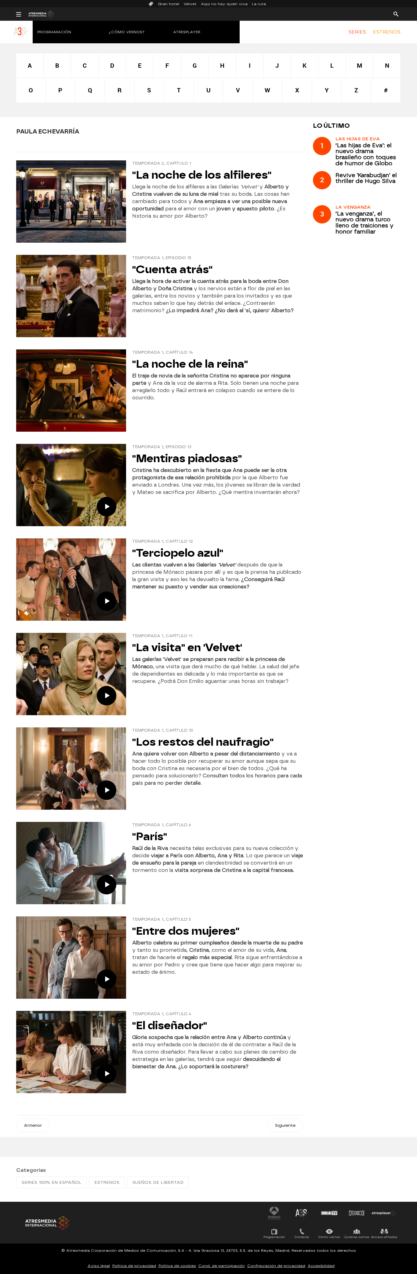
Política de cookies (177, 1266)
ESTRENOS (387, 32)
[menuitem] (357, 32)
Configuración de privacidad (276, 1266)
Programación (54, 32)
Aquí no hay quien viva (224, 4)
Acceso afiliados (384, 1237)
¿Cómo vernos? (126, 32)
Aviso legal (99, 1266)
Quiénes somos (356, 1237)
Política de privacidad (134, 1266)
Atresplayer (186, 32)
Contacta (302, 1237)
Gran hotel (168, 4)
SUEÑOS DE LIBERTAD (157, 1182)
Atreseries (301, 1213)
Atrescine (356, 1213)
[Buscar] (396, 13)
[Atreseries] (21, 38)
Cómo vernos (329, 1237)
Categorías (31, 1170)
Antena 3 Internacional (274, 1213)
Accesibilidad (321, 1266)
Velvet (190, 4)
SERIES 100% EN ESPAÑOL (51, 1182)
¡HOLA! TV (329, 1213)
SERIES (357, 32)
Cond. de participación (221, 1266)
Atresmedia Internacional (46, 1223)
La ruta (259, 4)
